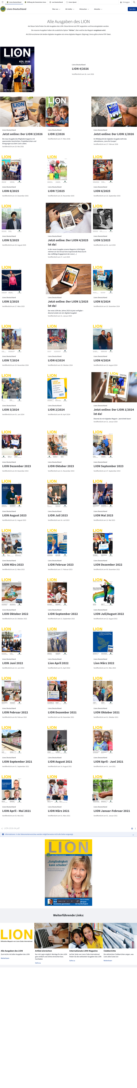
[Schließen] (133, 835)
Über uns (55, 9)
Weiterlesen (5, 958)
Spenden (132, 9)
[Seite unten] (72, 901)
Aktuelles (97, 9)
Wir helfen (68, 9)
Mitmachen (83, 9)
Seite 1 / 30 (61, 901)
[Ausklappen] (78, 901)
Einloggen (126, 2)
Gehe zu (38, 963)
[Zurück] (2, 829)
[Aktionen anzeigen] (135, 828)
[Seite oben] (68, 901)
